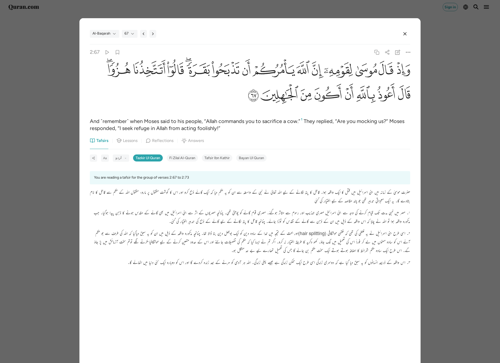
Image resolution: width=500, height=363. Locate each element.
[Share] (387, 52)
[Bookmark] (117, 52)
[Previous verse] (143, 34)
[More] (408, 52)
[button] (401, 71)
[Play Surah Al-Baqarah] (106, 52)
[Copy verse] (376, 52)
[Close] (405, 34)
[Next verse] (152, 34)
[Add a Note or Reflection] (397, 52)
